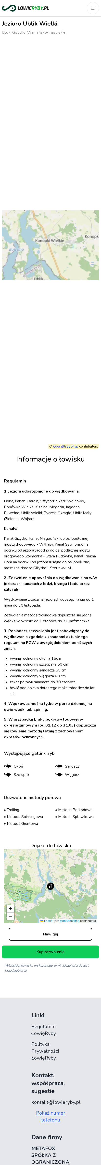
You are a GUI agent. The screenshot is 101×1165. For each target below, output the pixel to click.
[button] (50, 886)
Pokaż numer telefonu (50, 1116)
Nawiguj (50, 934)
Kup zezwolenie (50, 952)
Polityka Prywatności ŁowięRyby (45, 1051)
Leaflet (48, 920)
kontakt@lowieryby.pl (56, 1102)
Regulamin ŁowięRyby (43, 1030)
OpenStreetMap (65, 446)
